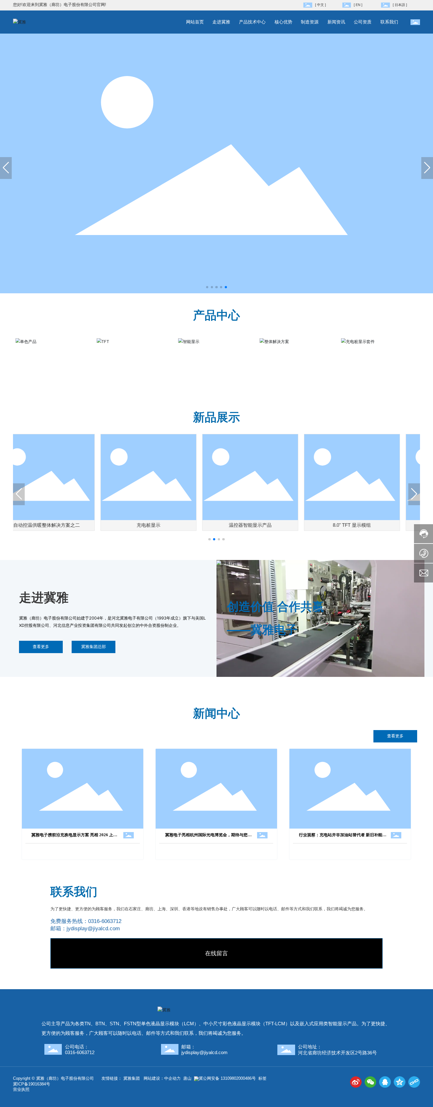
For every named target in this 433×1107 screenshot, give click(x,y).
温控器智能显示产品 (175, 525)
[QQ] (385, 1082)
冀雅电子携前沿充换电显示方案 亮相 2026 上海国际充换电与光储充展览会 (74, 837)
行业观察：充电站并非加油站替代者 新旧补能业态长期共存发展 (342, 837)
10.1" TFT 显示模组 (379, 525)
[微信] (370, 1082)
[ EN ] (358, 5)
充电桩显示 (74, 525)
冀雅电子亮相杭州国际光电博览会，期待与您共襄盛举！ (208, 837)
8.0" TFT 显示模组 (277, 525)
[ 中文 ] (320, 5)
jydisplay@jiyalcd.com (93, 929)
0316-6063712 (104, 921)
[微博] (356, 1082)
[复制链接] (414, 1082)
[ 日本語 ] (400, 5)
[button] (207, 287)
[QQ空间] (399, 1082)
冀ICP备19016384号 (31, 1084)
